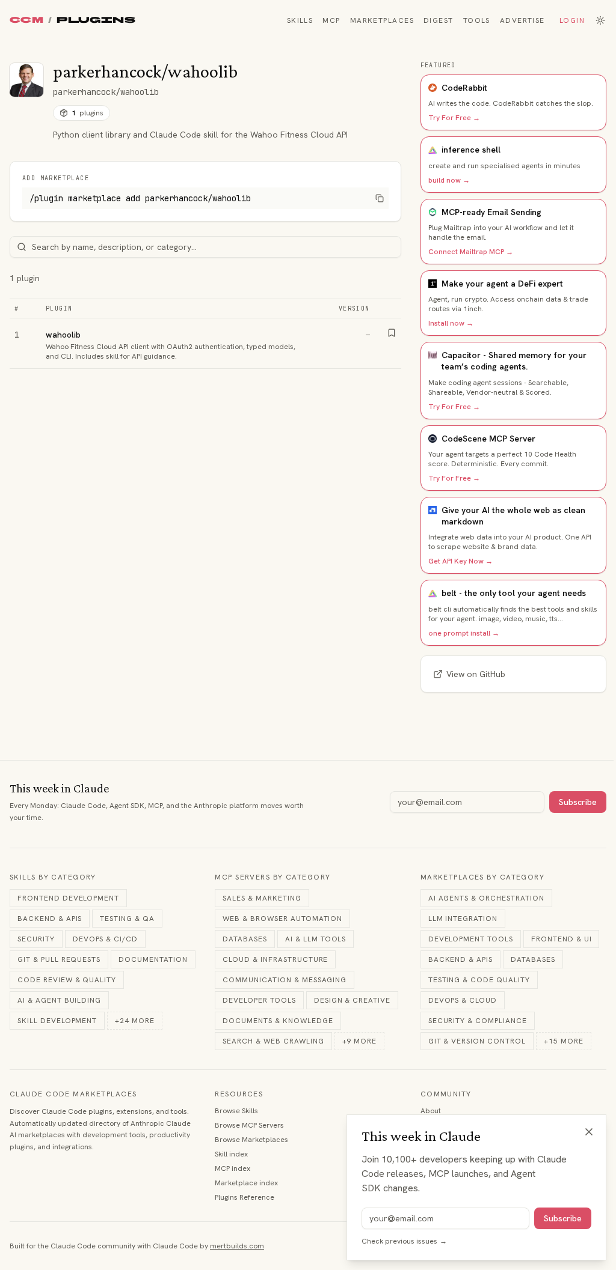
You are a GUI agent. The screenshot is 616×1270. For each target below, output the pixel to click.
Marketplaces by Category (482, 877)
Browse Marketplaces (251, 1139)
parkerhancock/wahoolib (106, 92)
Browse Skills (236, 1111)
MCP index (232, 1168)
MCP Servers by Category (272, 877)
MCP (331, 20)
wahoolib (63, 334)
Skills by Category (53, 877)
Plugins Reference (244, 1197)
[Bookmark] (391, 333)
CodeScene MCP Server (488, 438)
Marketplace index (246, 1183)
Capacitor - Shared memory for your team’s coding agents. (514, 361)
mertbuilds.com (237, 1246)
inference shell (471, 149)
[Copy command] (380, 198)
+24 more (135, 1020)
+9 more (359, 1041)
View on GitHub (475, 674)
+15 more (564, 1041)
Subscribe (578, 802)
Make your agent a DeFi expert (502, 283)
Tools (476, 20)
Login (572, 20)
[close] (589, 1131)
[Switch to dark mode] (600, 20)
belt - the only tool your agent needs (514, 593)
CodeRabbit (464, 87)
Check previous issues (404, 1241)
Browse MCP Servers (249, 1125)
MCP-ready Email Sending (491, 212)
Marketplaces (382, 20)
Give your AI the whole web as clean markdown (513, 516)
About (430, 1111)
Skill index (231, 1154)
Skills (300, 20)
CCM (26, 20)
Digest (439, 20)
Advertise (522, 20)
